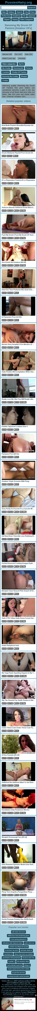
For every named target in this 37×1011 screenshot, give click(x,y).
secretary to (8, 954)
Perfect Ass (6, 16)
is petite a (11, 961)
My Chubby (6, 68)
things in (27, 965)
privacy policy (24, 981)
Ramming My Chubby (10, 76)
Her (24, 16)
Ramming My (18, 68)
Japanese (31, 16)
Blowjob (24, 76)
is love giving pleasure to (18, 939)
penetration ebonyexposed (11, 958)
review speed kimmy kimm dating (18, 969)
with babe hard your (18, 932)
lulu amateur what (23, 961)
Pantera (29, 68)
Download (21, 58)
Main (4, 12)
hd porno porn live (28, 958)
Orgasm (7, 19)
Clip (26, 12)
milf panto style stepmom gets (12, 943)
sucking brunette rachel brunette (18, 976)
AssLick (19, 12)
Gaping (15, 19)
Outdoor (11, 12)
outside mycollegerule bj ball (18, 946)
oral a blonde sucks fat (14, 965)
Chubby (5, 80)
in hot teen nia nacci (11, 950)
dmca (22, 983)
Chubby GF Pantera (19, 72)
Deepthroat (16, 16)
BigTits (21, 64)
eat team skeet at (26, 950)
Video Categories (26, 19)
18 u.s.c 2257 (12, 981)
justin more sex (29, 943)
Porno (32, 12)
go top (27, 983)
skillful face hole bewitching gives (18, 935)
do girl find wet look (18, 972)
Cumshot (5, 72)
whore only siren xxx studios (23, 954)
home (4, 981)
